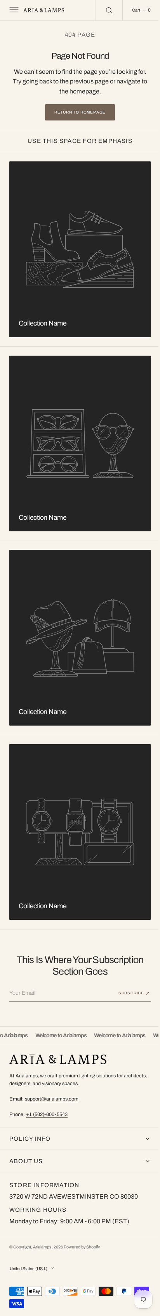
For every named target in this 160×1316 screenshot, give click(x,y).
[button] (13, 10)
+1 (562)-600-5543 (47, 1114)
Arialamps (42, 1247)
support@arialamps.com (51, 1099)
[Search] (103, 10)
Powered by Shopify (82, 1247)
